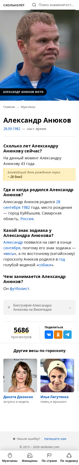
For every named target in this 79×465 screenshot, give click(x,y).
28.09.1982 (11, 128)
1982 (25, 207)
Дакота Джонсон (18, 397)
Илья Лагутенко (54, 397)
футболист (19, 288)
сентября (11, 247)
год (62, 259)
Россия (26, 218)
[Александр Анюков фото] (39, 50)
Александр (13, 242)
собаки (45, 264)
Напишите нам (55, 439)
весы (9, 253)
